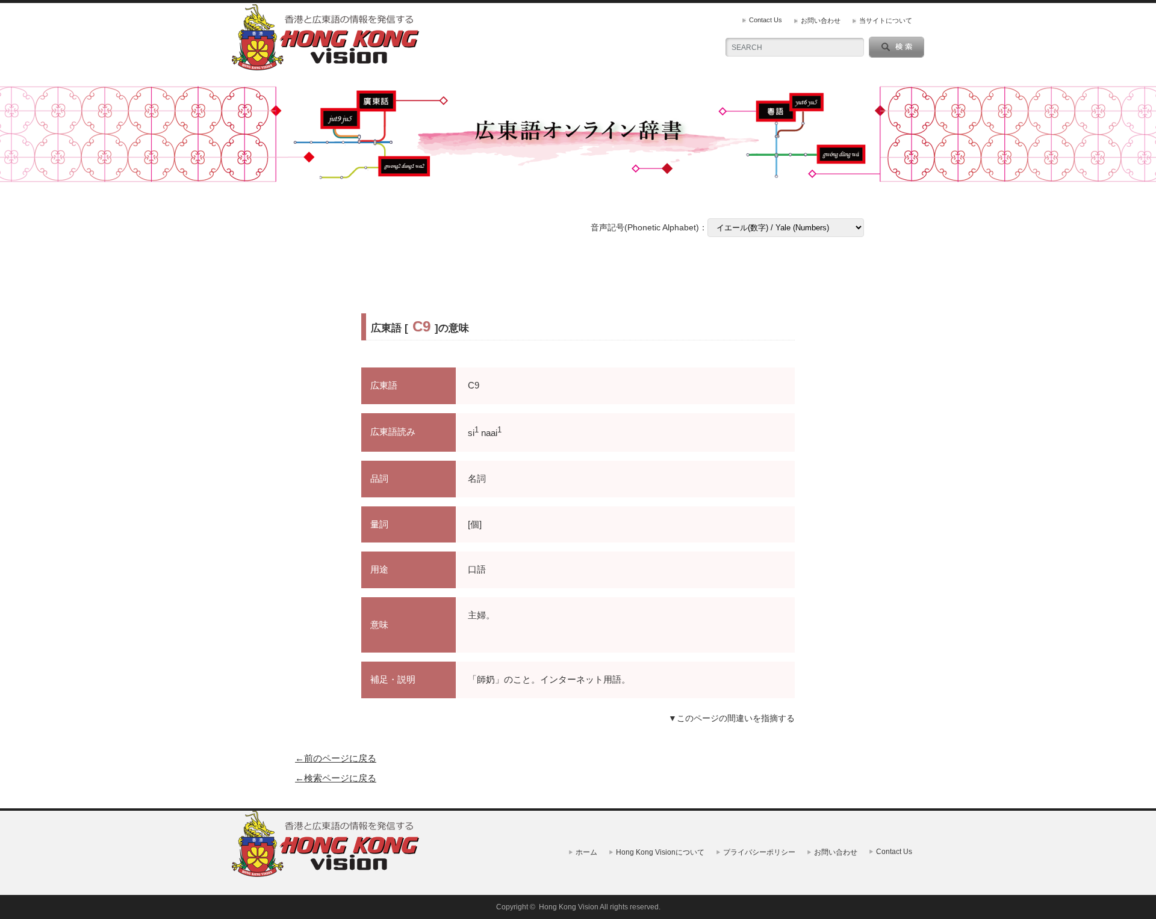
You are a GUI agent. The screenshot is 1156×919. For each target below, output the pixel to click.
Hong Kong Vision (568, 907)
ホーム (586, 852)
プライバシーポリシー (759, 852)
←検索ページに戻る (335, 778)
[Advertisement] (578, 275)
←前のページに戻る (335, 758)
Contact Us (765, 19)
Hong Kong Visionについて (660, 852)
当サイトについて (885, 20)
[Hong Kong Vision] (327, 874)
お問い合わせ (821, 20)
